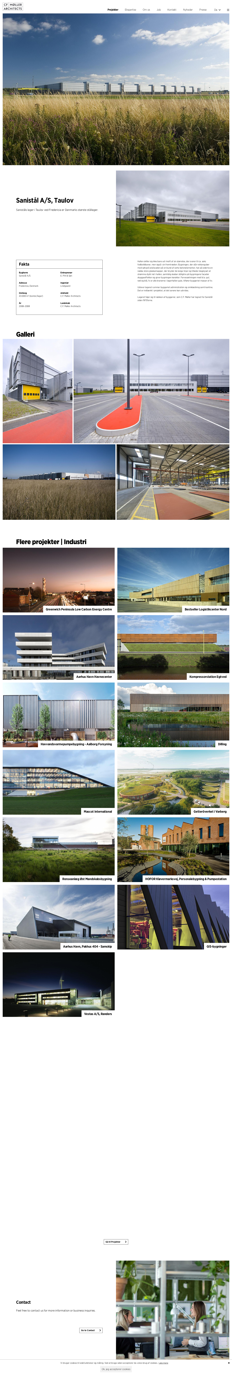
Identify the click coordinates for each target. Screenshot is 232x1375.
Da (215, 9)
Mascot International (98, 811)
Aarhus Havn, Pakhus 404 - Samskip (87, 946)
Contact (23, 1302)
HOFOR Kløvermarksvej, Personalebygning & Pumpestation (186, 879)
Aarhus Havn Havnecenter (94, 677)
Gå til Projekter (113, 1242)
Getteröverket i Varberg (210, 811)
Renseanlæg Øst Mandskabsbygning (87, 879)
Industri (75, 542)
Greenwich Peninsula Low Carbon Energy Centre (79, 609)
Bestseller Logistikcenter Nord (206, 609)
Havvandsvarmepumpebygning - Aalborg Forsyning (76, 744)
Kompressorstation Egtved (208, 677)
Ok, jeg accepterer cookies (116, 1369)
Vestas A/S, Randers (98, 1014)
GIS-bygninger (217, 946)
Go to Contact (88, 1330)
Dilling (222, 744)
